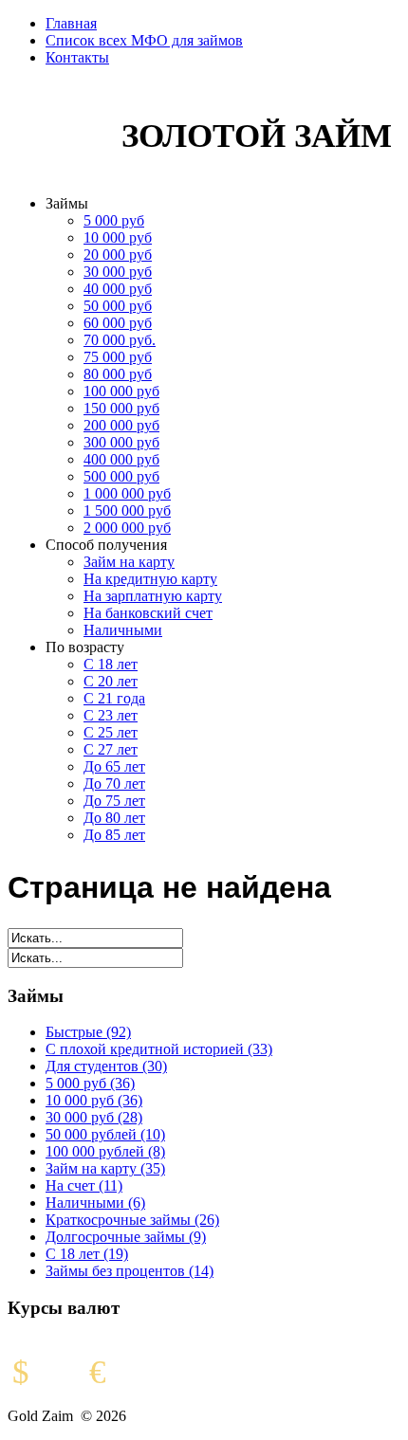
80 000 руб (117, 374)
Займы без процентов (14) (129, 1271)
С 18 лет (110, 664)
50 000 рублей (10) (105, 1134)
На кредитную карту (150, 579)
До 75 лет (114, 801)
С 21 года (114, 698)
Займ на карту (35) (105, 1168)
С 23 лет (110, 715)
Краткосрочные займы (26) (132, 1220)
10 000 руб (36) (94, 1100)
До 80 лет (114, 818)
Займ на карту (129, 562)
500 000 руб (121, 476)
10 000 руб (117, 237)
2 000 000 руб (127, 527)
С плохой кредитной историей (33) (159, 1049)
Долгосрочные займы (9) (126, 1237)
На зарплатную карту (152, 596)
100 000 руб (121, 391)
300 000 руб (121, 442)
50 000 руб (117, 306)
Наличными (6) (95, 1202)
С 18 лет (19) (87, 1254)
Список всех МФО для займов (144, 40)
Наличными (122, 630)
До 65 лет (114, 766)
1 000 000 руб (127, 493)
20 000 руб (117, 254)
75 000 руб (117, 357)
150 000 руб (121, 408)
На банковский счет (148, 613)
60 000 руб (117, 323)
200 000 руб (121, 425)
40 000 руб (117, 289)
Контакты (77, 57)
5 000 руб (113, 220)
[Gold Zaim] (55, 171)
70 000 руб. (119, 340)
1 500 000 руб (127, 510)
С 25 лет (110, 732)
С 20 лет (110, 681)
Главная (71, 23)
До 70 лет (114, 783)
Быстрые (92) (88, 1032)
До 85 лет (114, 835)
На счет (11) (84, 1185)
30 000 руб (117, 272)
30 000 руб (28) (94, 1117)
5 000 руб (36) (90, 1083)
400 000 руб (121, 459)
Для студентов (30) (106, 1066)
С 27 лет (110, 749)
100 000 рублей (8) (105, 1151)
